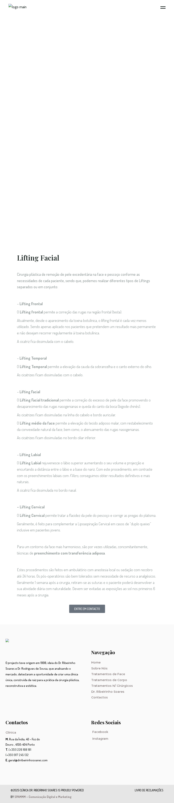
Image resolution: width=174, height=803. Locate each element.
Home (96, 662)
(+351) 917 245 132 (17, 755)
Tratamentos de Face (108, 674)
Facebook (100, 732)
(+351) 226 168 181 (20, 750)
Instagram (100, 739)
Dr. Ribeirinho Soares (107, 692)
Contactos (99, 697)
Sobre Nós (99, 668)
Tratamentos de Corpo (109, 680)
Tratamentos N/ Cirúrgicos (112, 686)
